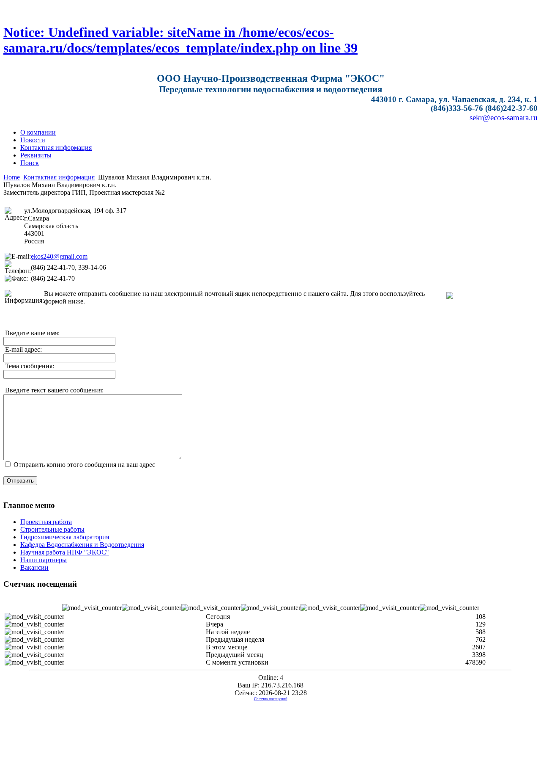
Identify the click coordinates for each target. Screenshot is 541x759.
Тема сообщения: (28, 366)
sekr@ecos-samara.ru (504, 117)
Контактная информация (56, 147)
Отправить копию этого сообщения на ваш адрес (84, 464)
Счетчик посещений (270, 699)
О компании (38, 132)
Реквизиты (36, 155)
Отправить (20, 480)
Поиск (29, 162)
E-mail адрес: (22, 349)
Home (11, 177)
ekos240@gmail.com (59, 256)
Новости (32, 140)
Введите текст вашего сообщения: (53, 390)
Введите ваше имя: (31, 333)
